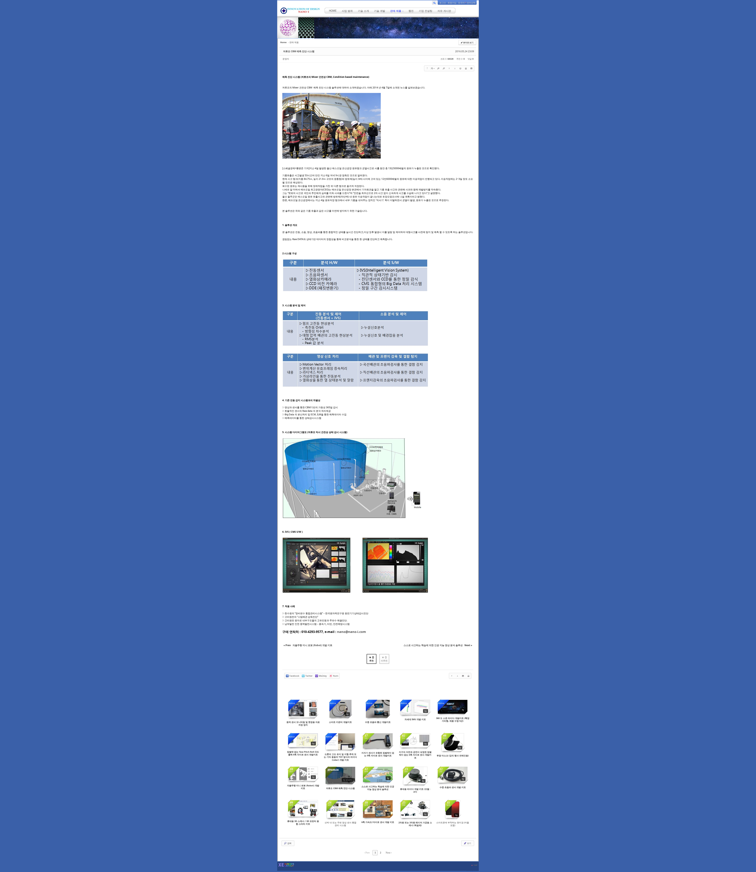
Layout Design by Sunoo (472, 870)
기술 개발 (379, 10)
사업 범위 (347, 10)
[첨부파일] (471, 68)
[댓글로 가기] (460, 68)
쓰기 (469, 843)
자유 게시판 (444, 10)
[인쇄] (466, 68)
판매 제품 (396, 10)
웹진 (411, 10)
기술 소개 (363, 10)
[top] (474, 865)
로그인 (442, 3)
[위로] (449, 68)
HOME (333, 10)
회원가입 (452, 3)
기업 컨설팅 (425, 10)
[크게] (438, 68)
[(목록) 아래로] (455, 68)
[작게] (444, 68)
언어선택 (471, 3)
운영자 (286, 58)
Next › (389, 852)
